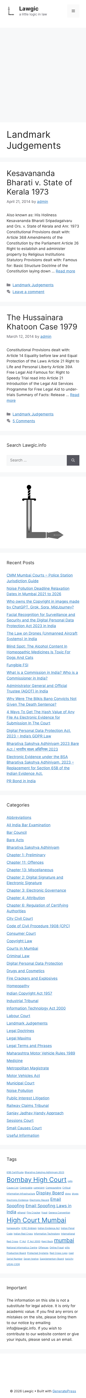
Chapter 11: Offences (25, 862)
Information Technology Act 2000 (36, 1008)
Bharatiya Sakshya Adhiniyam (33, 847)
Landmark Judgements (33, 285)
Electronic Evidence (17, 1200)
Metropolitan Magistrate (28, 1068)
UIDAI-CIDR (13, 1264)
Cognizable (26, 1187)
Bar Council (17, 832)
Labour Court (18, 1016)
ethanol (21, 1212)
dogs (68, 1193)
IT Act (22, 1241)
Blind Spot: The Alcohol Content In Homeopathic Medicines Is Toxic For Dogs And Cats (38, 652)
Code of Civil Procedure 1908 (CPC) (38, 926)
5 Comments (24, 421)
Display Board (50, 1193)
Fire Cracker (33, 1212)
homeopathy (13, 1228)
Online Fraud (57, 1247)
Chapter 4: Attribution (26, 898)
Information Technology (47, 1233)
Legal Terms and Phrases (29, 1045)
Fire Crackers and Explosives (32, 978)
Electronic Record (39, 1200)
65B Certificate (15, 1172)
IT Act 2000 (33, 1241)
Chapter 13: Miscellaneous (30, 870)
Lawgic (29, 8)
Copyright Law (19, 941)
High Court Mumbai (36, 1220)
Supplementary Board (52, 1258)
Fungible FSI (17, 665)
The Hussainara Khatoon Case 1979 (42, 322)
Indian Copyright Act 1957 (29, 993)
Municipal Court (20, 1083)
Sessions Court (20, 1120)
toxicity (69, 1258)
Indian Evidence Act (49, 1228)
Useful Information (23, 1135)
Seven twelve (31, 1258)
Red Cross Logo (58, 1253)
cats (70, 1181)
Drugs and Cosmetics (26, 971)
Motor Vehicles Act (23, 1075)
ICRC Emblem (29, 1228)
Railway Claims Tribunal (28, 1105)
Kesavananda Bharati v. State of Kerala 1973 (39, 182)
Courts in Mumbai (22, 948)
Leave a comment (28, 292)
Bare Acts (15, 840)
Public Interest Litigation (28, 1098)
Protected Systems (38, 1253)
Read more (65, 271)
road (71, 1253)
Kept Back (47, 1241)
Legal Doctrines (20, 1031)
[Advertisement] (43, 73)
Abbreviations (19, 817)
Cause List (13, 1187)
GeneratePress (64, 1391)
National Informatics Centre (22, 1247)
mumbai (64, 1240)
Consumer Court (21, 933)
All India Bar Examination (28, 825)
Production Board (16, 1253)
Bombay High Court (37, 1179)
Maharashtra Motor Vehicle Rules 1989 (41, 1053)
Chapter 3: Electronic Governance (36, 890)
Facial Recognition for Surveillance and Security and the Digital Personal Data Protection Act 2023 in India (41, 620)
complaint (39, 1187)
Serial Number (14, 1258)
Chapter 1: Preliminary (26, 855)
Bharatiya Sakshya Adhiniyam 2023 (44, 1172)
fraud (44, 1212)
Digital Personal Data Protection (35, 963)
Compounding (53, 1187)
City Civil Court (20, 918)
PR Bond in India (21, 781)
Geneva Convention (59, 1212)
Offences (43, 1247)
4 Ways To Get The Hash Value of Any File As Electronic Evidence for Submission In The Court (41, 717)
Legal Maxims (19, 1038)
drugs (75, 1193)
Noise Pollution (20, 1090)
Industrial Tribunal (22, 1001)
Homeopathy (18, 986)
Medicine (15, 1060)
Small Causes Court (24, 1128)
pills (67, 1247)
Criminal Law (18, 956)
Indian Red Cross (23, 1233)
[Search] (73, 460)
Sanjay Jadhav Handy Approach (35, 1113)
